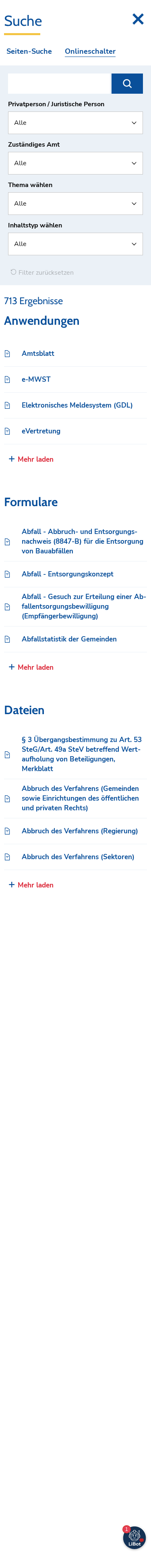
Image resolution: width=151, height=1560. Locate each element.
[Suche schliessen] (138, 19)
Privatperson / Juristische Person (56, 104)
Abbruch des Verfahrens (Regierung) (80, 831)
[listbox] (75, 122)
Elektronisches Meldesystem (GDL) (77, 405)
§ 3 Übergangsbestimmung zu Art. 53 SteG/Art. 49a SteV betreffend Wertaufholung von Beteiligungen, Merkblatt (82, 754)
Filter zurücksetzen (45, 272)
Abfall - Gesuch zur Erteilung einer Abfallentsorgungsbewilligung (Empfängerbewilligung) (84, 606)
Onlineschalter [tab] (90, 51)
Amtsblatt (38, 353)
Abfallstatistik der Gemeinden (69, 639)
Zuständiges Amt (34, 145)
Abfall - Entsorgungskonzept (68, 574)
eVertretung (41, 431)
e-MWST (36, 379)
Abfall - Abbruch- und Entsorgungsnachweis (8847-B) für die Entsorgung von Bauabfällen (82, 541)
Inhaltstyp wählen (35, 225)
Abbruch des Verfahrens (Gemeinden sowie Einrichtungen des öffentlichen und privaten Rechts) (80, 798)
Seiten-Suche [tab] (29, 51)
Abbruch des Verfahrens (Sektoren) (78, 857)
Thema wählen (30, 185)
